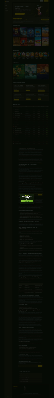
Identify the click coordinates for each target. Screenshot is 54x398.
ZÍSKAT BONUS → (27, 201)
